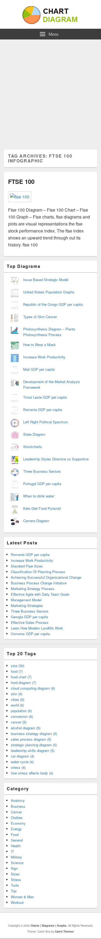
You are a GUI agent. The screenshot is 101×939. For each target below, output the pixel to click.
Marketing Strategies (27, 605)
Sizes (15, 873)
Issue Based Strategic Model (45, 279)
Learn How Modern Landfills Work (37, 628)
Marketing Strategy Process (32, 588)
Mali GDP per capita (39, 369)
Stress (16, 879)
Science (17, 862)
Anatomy (18, 800)
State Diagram (34, 434)
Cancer (16, 811)
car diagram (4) (22, 756)
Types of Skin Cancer (40, 316)
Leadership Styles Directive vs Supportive (56, 458)
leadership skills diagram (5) (32, 750)
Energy (16, 828)
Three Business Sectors (42, 471)
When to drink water (38, 495)
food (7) (17, 671)
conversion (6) (22, 716)
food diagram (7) (23, 682)
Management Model (26, 599)
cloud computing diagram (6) (33, 688)
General (17, 840)
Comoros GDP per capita (30, 633)
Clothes (17, 817)
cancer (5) (18, 722)
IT (12, 851)
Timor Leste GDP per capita (45, 397)
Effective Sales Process (29, 622)
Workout (17, 902)
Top (13, 890)
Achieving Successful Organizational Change (46, 577)
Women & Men (22, 896)
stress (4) (18, 767)
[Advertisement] (50, 92)
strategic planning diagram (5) (34, 744)
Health (16, 845)
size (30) (17, 665)
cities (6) (17, 699)
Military (16, 857)
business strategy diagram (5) (34, 733)
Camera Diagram (36, 520)
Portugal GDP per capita (42, 483)
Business (18, 806)
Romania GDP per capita (42, 409)
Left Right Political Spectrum (45, 421)
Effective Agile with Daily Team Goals (40, 594)
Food (15, 834)
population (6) (21, 710)
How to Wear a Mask (39, 344)
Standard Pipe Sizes (27, 566)
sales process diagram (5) (31, 739)
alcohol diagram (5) (25, 727)
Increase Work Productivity (44, 356)
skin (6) (16, 693)
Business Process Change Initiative (39, 582)
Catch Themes (64, 931)
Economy (18, 823)
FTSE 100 (21, 181)
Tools (15, 885)
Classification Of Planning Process (38, 571)
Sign (14, 868)
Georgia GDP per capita (29, 616)
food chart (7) (21, 676)
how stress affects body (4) (32, 773)
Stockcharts (32, 446)
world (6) (17, 705)
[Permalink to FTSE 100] (19, 197)
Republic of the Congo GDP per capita (53, 304)
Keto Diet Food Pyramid (42, 508)
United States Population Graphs (48, 291)
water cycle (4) (22, 761)
